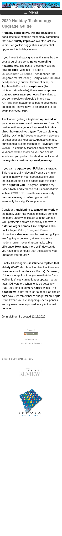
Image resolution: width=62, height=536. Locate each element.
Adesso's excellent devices (41, 135)
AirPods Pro (20, 86)
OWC (14, 193)
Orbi (53, 226)
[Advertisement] (31, 480)
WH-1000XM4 (51, 78)
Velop (21, 230)
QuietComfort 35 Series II (18, 73)
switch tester (22, 152)
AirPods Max (10, 102)
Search (31, 330)
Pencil (6, 300)
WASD (6, 148)
